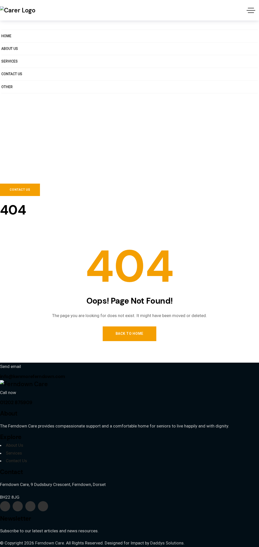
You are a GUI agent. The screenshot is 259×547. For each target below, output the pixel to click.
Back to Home (129, 333)
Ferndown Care (49, 542)
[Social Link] (5, 506)
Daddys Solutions (167, 542)
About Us (14, 445)
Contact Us (16, 460)
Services (14, 453)
